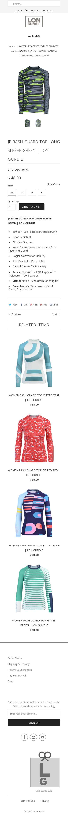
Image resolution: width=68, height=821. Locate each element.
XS (11, 192)
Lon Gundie (38, 811)
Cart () (33, 10)
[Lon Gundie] (34, 23)
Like (25, 304)
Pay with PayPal (17, 675)
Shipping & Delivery (19, 664)
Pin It (35, 304)
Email (55, 304)
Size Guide (54, 184)
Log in (18, 10)
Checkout (47, 10)
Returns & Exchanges (20, 669)
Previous (16, 314)
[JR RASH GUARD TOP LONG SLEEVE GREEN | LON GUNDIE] (34, 90)
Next (54, 314)
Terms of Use (27, 800)
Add (45, 304)
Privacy (45, 800)
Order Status (15, 658)
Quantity (13, 201)
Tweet (15, 304)
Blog (10, 681)
